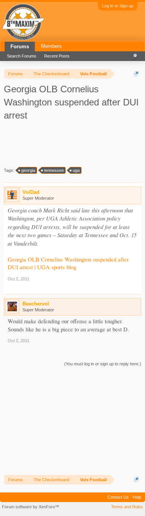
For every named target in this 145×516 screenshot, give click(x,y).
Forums (19, 46)
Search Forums (21, 56)
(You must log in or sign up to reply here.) (102, 364)
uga (76, 170)
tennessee (54, 170)
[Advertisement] (73, 143)
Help (137, 497)
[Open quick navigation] (136, 73)
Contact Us (118, 497)
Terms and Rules (127, 506)
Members (51, 46)
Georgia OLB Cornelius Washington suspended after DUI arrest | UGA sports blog (68, 263)
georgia (28, 170)
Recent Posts (57, 56)
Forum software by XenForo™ (30, 506)
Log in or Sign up (117, 5)
